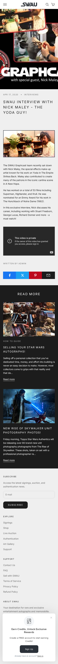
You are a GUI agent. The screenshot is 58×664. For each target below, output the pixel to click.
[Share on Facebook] (9, 275)
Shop (6, 528)
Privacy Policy (10, 586)
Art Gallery (8, 544)
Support (7, 549)
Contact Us (9, 565)
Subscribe (15, 505)
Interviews (31, 94)
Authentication (11, 538)
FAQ (5, 570)
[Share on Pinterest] (35, 275)
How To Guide (12, 341)
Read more (9, 379)
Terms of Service (12, 581)
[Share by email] (48, 275)
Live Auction (9, 533)
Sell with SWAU (11, 575)
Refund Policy (10, 591)
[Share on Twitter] (22, 275)
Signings (7, 522)
